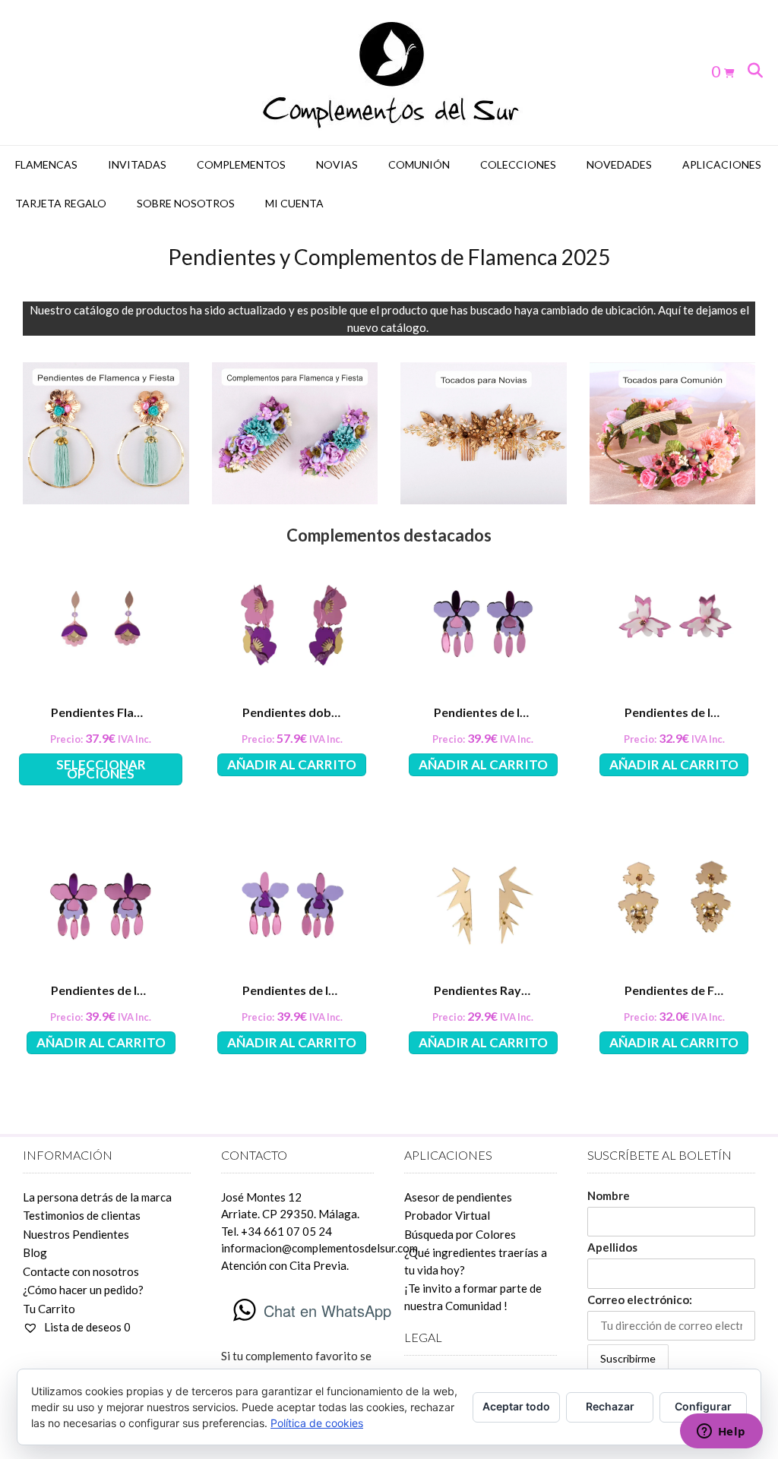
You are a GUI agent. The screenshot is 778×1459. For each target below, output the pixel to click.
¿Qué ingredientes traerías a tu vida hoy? (475, 1261)
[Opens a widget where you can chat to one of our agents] (721, 1432)
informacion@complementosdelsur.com (319, 1248)
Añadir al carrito (291, 764)
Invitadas (137, 164)
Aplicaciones (721, 164)
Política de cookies (316, 1422)
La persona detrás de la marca (97, 1197)
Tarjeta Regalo (60, 203)
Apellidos (612, 1247)
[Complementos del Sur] (389, 72)
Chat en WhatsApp (327, 1311)
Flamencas (46, 164)
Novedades (619, 164)
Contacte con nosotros (81, 1271)
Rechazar (610, 1406)
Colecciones (518, 164)
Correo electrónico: (639, 1299)
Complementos (241, 164)
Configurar (703, 1406)
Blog (35, 1252)
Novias (337, 164)
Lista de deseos (86, 1327)
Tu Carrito (49, 1308)
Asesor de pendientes (458, 1197)
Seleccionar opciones (101, 769)
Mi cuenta (294, 203)
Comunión (419, 164)
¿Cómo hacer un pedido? (83, 1289)
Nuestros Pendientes (76, 1234)
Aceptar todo (516, 1406)
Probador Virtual (447, 1215)
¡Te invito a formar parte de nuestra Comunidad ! (473, 1296)
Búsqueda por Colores (460, 1234)
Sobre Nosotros (186, 203)
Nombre (608, 1195)
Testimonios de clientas (82, 1215)
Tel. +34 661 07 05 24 (276, 1231)
